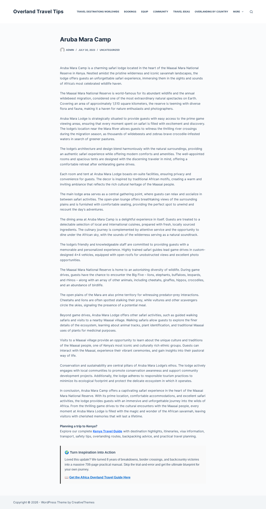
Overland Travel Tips (38, 11)
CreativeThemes (83, 502)
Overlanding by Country (211, 11)
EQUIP (144, 11)
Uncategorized (110, 49)
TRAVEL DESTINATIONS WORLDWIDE (98, 11)
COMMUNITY (160, 11)
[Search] (251, 11)
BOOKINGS (130, 11)
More (236, 11)
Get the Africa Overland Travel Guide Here (99, 477)
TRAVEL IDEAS (181, 11)
